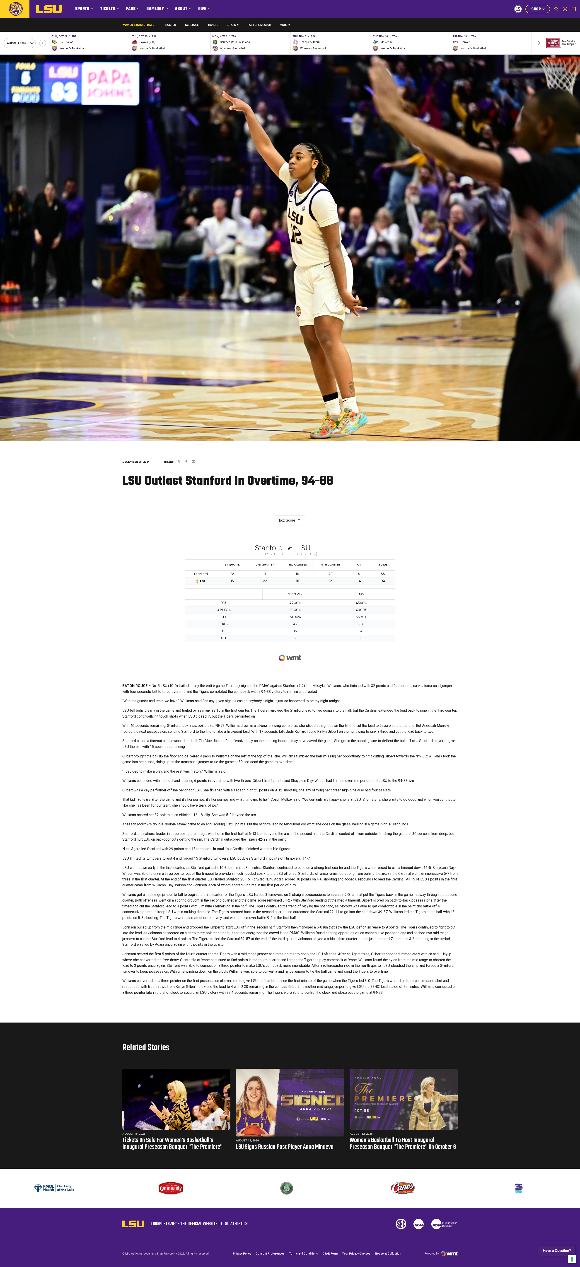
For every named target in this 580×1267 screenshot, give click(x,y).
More (284, 25)
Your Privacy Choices (356, 1253)
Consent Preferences (270, 1253)
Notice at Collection (388, 1253)
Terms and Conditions (303, 1253)
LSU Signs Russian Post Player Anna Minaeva (285, 1147)
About (181, 9)
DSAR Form (330, 1253)
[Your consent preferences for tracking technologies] (572, 1259)
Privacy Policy (242, 1253)
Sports (82, 9)
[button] (42, 43)
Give (202, 9)
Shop (540, 9)
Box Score (287, 520)
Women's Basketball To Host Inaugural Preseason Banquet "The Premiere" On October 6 (403, 1143)
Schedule (192, 25)
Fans (131, 9)
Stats (231, 25)
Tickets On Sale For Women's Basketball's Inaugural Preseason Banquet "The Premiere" (172, 1143)
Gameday (155, 9)
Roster (170, 25)
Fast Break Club (259, 25)
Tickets (107, 9)
